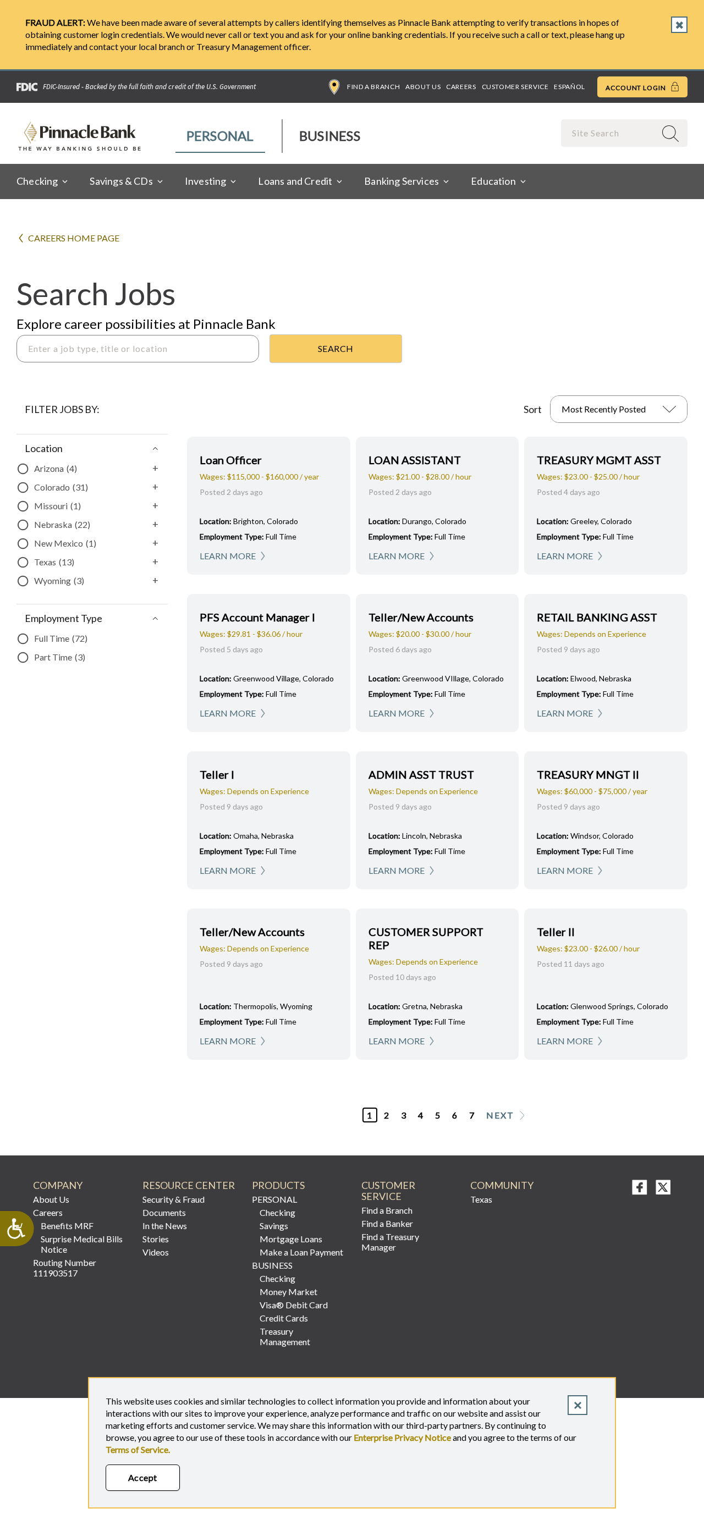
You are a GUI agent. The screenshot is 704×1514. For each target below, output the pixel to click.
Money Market (288, 1291)
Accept (142, 1477)
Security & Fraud (173, 1199)
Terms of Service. (138, 1449)
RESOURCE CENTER (188, 1185)
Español (569, 86)
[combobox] (609, 133)
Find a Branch (373, 86)
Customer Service (515, 86)
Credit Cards (284, 1318)
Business (329, 136)
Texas (481, 1199)
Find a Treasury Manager (390, 1241)
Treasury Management (285, 1336)
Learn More (228, 555)
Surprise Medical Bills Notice (82, 1244)
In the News (164, 1225)
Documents (164, 1212)
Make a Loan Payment (301, 1252)
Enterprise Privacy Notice (402, 1437)
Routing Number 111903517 (64, 1267)
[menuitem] (221, 136)
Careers (461, 86)
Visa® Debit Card (294, 1305)
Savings (274, 1225)
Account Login (637, 88)
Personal (220, 136)
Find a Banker (387, 1223)
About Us (423, 86)
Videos (155, 1252)
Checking (277, 1212)
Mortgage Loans (291, 1239)
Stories (155, 1239)
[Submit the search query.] (336, 348)
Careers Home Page (73, 238)
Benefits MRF (67, 1225)
